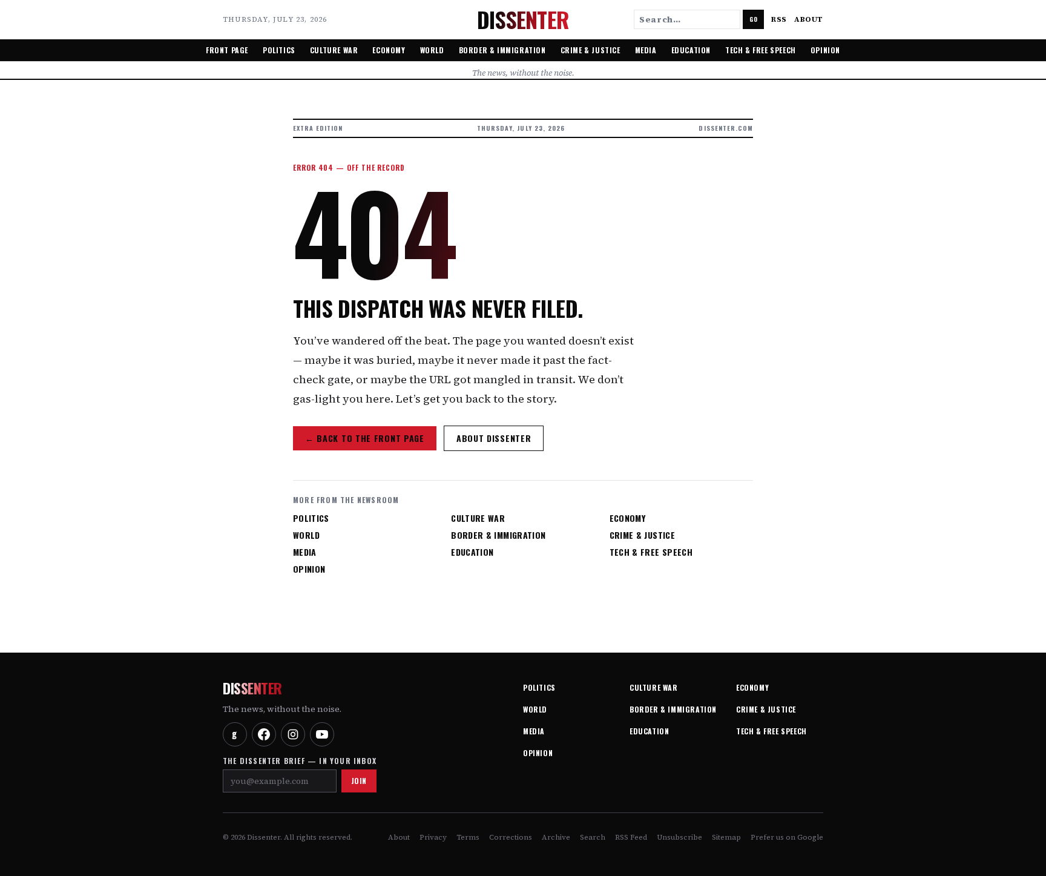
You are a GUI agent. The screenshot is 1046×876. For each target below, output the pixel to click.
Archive (556, 837)
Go (753, 19)
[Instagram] (293, 734)
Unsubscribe (679, 837)
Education (691, 50)
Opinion (825, 50)
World (432, 50)
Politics (279, 50)
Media (646, 50)
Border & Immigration (502, 50)
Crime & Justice (590, 50)
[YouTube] (322, 734)
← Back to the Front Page (364, 438)
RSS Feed (631, 837)
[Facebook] (264, 734)
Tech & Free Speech (760, 50)
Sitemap (726, 837)
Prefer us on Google (787, 837)
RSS (779, 19)
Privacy (433, 837)
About (808, 19)
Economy (388, 50)
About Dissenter (493, 438)
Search (592, 837)
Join (359, 781)
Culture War (334, 50)
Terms (467, 837)
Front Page (227, 50)
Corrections (510, 837)
